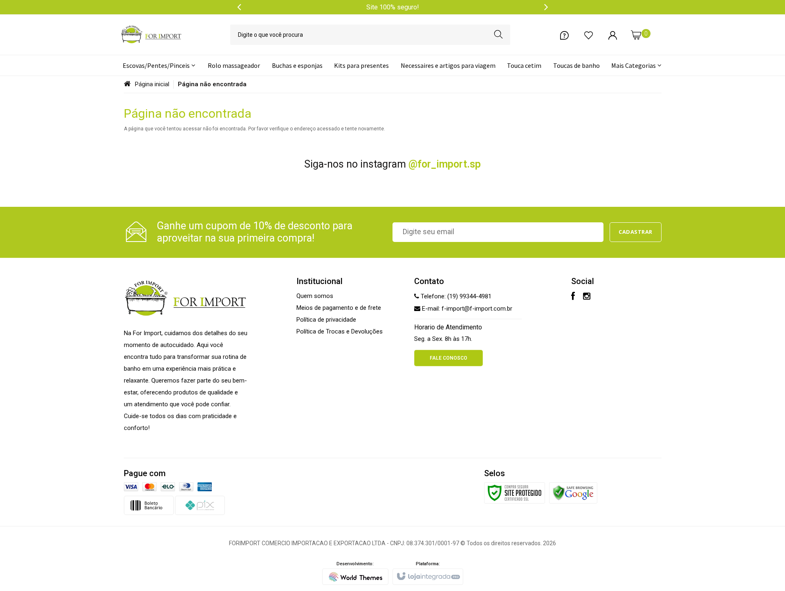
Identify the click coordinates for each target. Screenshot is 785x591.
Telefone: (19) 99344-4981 (455, 296)
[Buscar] (498, 35)
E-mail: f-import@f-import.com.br (466, 308)
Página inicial (152, 84)
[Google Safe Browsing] (573, 492)
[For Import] (151, 35)
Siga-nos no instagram (392, 164)
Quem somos (314, 296)
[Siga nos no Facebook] (573, 297)
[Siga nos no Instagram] (586, 297)
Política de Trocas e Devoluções (339, 331)
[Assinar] (636, 232)
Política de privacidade (326, 319)
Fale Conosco (448, 358)
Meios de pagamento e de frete (338, 307)
